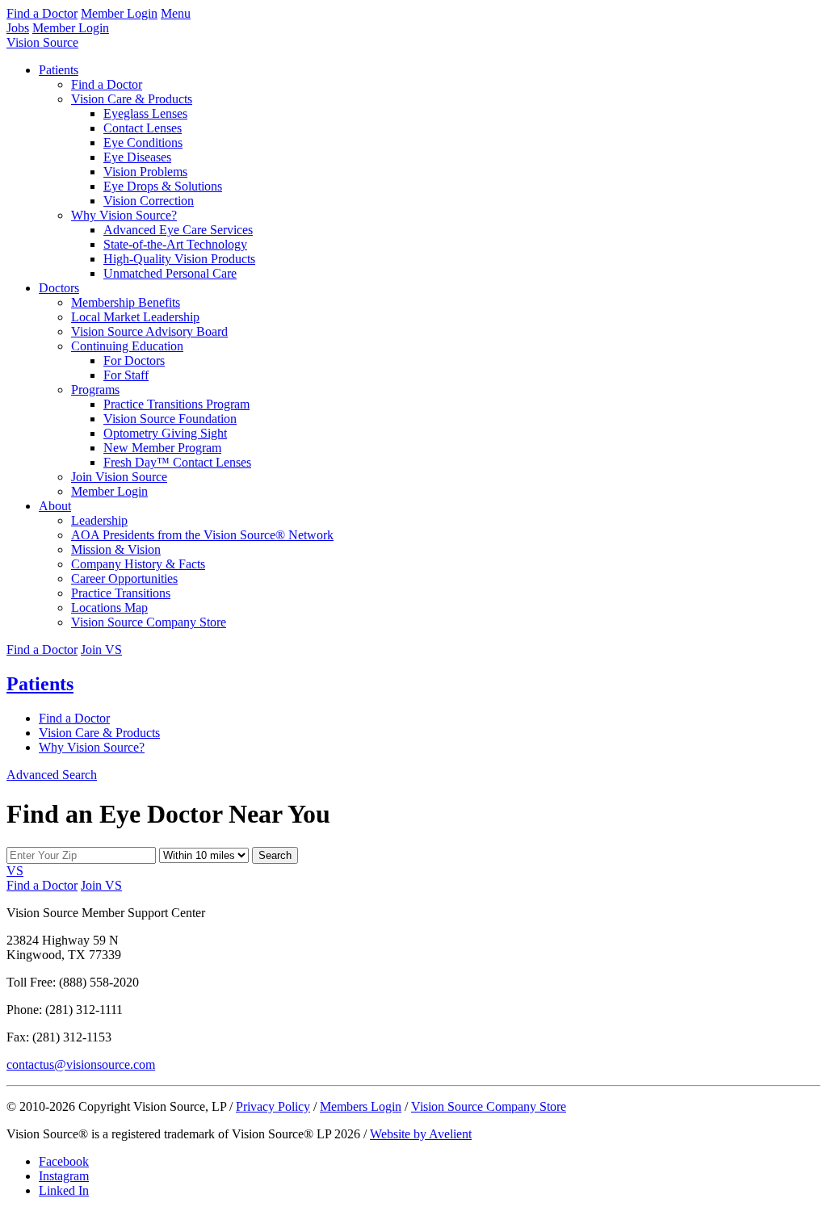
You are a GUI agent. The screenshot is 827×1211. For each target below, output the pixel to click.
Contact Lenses (142, 128)
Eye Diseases (137, 157)
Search (275, 855)
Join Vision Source (119, 477)
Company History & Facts (138, 564)
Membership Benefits (125, 302)
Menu (176, 13)
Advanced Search (51, 774)
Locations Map (109, 607)
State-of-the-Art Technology (175, 244)
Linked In (64, 1190)
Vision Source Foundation (170, 418)
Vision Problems (145, 171)
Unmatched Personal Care (170, 273)
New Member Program (162, 448)
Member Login (119, 13)
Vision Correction (148, 200)
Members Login (360, 1106)
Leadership (99, 520)
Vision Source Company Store (148, 622)
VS (14, 871)
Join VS (101, 649)
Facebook (64, 1161)
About (55, 506)
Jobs (17, 28)
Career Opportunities (124, 578)
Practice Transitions (120, 593)
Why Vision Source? (124, 215)
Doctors (59, 288)
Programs (95, 389)
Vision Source (42, 42)
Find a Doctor (42, 13)
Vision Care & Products (131, 99)
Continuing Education (127, 346)
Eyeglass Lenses (145, 113)
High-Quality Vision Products (179, 259)
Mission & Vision (116, 549)
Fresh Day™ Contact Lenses (177, 462)
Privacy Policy (273, 1106)
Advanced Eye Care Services (178, 230)
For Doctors (134, 360)
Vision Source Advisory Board (149, 331)
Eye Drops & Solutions (162, 186)
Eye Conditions (143, 142)
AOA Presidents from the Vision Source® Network (202, 535)
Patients (58, 70)
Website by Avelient (421, 1134)
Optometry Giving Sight (165, 433)
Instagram (64, 1176)
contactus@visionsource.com (80, 1064)
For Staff (126, 375)
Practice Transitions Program (176, 404)
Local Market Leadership (135, 317)
